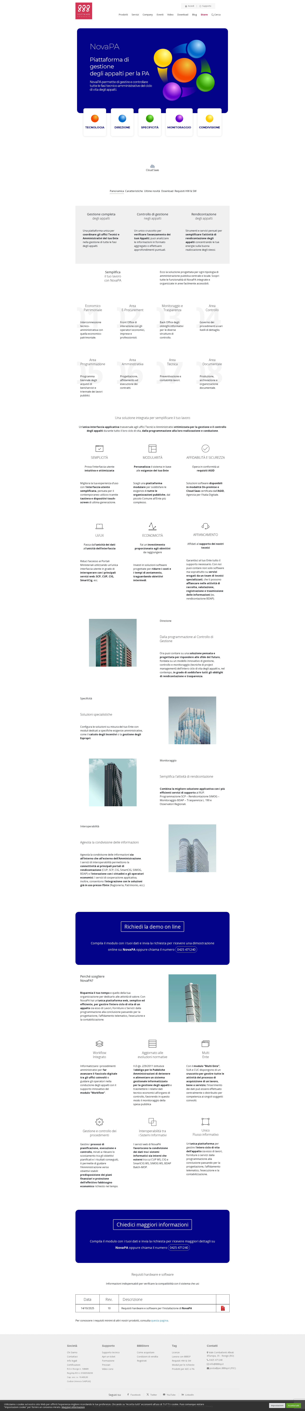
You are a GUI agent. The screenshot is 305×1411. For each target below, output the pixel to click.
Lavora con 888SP (181, 1356)
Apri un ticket (108, 1356)
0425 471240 (186, 949)
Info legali (72, 1360)
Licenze (176, 1352)
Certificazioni (73, 1364)
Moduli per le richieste (183, 1364)
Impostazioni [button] (277, 1405)
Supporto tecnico (111, 1352)
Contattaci (72, 1356)
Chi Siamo (72, 1352)
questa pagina (159, 1320)
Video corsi (107, 1368)
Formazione (108, 1360)
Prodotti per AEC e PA (183, 1368)
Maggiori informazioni (73, 1407)
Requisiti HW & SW (181, 1360)
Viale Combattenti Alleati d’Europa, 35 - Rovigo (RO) (220, 1354)
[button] (94, 122)
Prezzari (106, 1364)
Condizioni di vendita (147, 1356)
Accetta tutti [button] (293, 1405)
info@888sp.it (217, 1364)
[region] (152, 93)
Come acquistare (145, 1352)
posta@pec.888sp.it (220, 1368)
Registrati (142, 1360)
